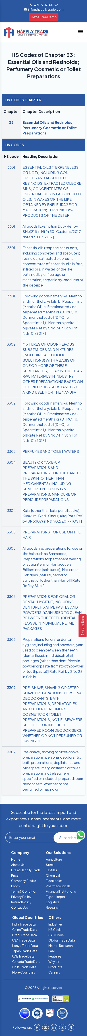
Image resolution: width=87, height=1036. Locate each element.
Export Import (56, 897)
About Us (18, 865)
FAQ (51, 951)
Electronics (54, 881)
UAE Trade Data (23, 956)
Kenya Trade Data (25, 946)
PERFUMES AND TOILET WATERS (51, 451)
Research (53, 907)
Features (54, 956)
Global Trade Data (61, 940)
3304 (11, 462)
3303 (11, 451)
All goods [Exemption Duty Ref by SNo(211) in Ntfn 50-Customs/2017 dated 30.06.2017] (52, 231)
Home (15, 859)
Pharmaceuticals (58, 886)
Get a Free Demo (44, 17)
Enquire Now (83, 625)
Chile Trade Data (24, 967)
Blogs (15, 886)
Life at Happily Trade (26, 870)
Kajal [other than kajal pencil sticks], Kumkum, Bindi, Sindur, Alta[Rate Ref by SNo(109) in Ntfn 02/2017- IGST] (53, 515)
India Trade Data (24, 924)
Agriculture (54, 859)
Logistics (52, 902)
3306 (11, 596)
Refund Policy (21, 902)
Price (15, 875)
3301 (11, 167)
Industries (55, 924)
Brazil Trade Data (24, 935)
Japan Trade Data (24, 951)
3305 (11, 532)
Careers (54, 972)
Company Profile (23, 881)
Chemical (53, 875)
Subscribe (67, 837)
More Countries (23, 972)
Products (55, 967)
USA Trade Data (23, 940)
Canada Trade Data (26, 962)
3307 (11, 687)
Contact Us (19, 907)
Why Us (53, 962)
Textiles (51, 870)
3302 (11, 344)
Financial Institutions (61, 891)
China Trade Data (24, 930)
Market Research (60, 946)
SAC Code (56, 935)
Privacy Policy (21, 897)
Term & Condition (24, 891)
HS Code (55, 930)
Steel (50, 865)
